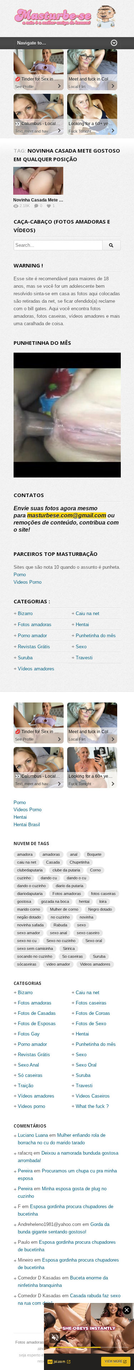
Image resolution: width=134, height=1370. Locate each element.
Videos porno (31, 1106)
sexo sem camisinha (35, 948)
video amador (58, 964)
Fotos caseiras (91, 1003)
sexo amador (28, 933)
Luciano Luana (33, 1135)
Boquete (94, 854)
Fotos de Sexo (91, 1023)
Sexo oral (93, 941)
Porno (20, 574)
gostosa (24, 901)
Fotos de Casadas (37, 1013)
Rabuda (60, 925)
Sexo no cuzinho (60, 941)
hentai (84, 901)
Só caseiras (30, 1075)
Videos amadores (95, 964)
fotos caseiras (103, 893)
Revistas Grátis (34, 646)
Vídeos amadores (36, 668)
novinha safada (30, 925)
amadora (25, 854)
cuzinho (24, 878)
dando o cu (76, 878)
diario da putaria (69, 886)
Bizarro (25, 613)
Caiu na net (87, 613)
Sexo (81, 646)
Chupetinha (79, 862)
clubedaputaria (30, 870)
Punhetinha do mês (96, 635)
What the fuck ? (92, 1106)
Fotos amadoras (34, 624)
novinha (86, 917)
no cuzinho (60, 917)
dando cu (49, 878)
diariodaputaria (30, 893)
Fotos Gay (29, 1034)
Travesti (84, 657)
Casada (53, 862)
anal (73, 854)
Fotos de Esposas (37, 1023)
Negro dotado (100, 909)
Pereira (25, 1171)
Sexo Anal (28, 1065)
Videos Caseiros (93, 1096)
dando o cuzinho (31, 886)
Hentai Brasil (27, 824)
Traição (25, 1085)
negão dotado (29, 917)
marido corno (28, 909)
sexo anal (58, 933)
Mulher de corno (64, 909)
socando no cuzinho (34, 956)
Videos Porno (27, 582)
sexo (81, 925)
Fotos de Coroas (93, 1013)
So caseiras (72, 956)
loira (102, 901)
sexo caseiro (88, 933)
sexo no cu (26, 941)
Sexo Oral (86, 1065)
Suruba (25, 657)
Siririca (69, 948)
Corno (95, 870)
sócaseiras (26, 964)
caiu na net (26, 862)
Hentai (82, 624)
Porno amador (32, 635)
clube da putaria (66, 870)
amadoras (51, 854)
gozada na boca (55, 901)
